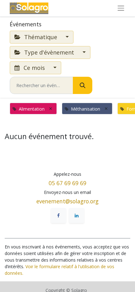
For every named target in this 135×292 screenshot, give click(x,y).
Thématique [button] (41, 37)
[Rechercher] (82, 85)
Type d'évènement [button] (49, 52)
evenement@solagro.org (67, 201)
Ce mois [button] (34, 67)
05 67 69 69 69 (67, 183)
